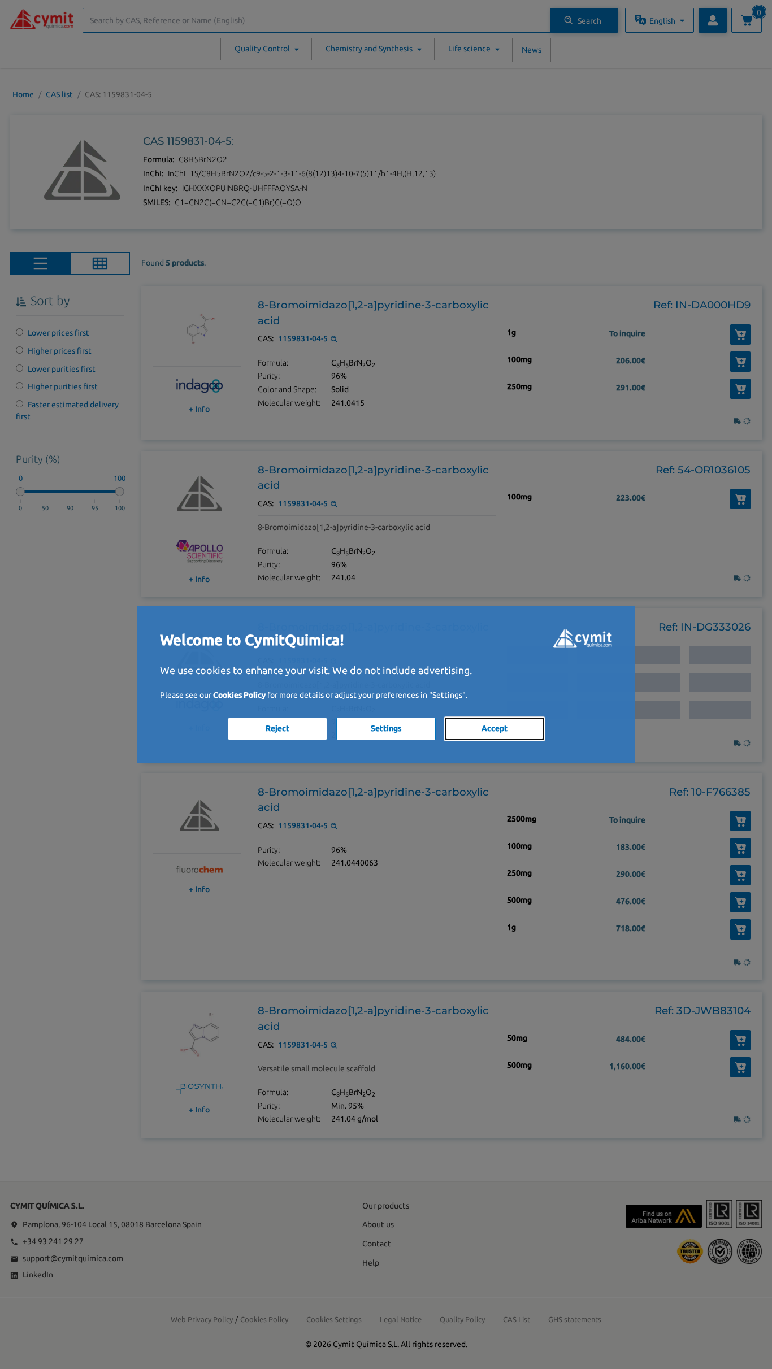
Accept (495, 728)
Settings (386, 728)
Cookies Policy (239, 694)
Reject (277, 728)
